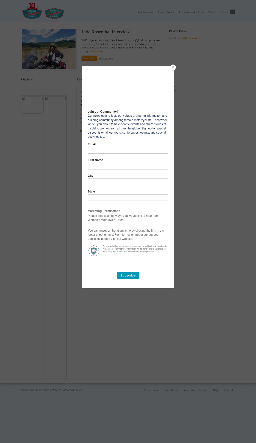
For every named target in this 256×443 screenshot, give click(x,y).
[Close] (173, 67)
